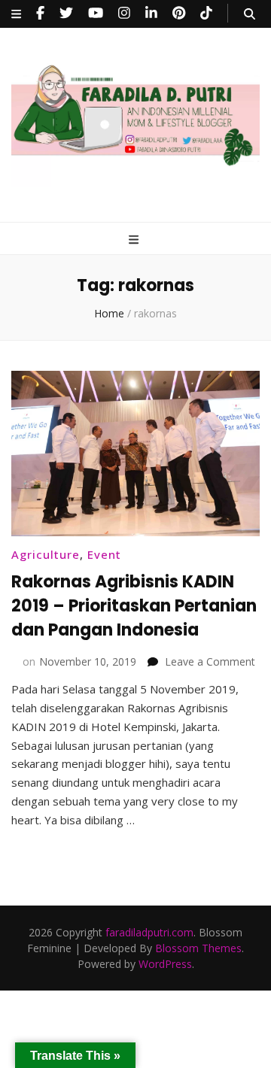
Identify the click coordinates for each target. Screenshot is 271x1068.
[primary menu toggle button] (135, 239)
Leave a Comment (210, 661)
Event (104, 554)
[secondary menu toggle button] (16, 14)
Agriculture (45, 554)
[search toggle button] (249, 14)
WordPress (165, 964)
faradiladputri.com (149, 932)
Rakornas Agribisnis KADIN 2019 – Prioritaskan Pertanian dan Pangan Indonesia (134, 606)
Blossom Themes (198, 948)
